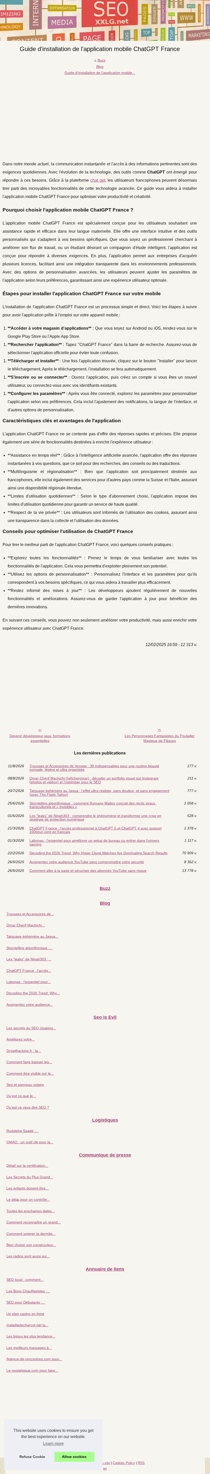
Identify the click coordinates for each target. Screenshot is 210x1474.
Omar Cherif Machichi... (25, 925)
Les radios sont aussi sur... (28, 1256)
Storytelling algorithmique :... (29, 948)
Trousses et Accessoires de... (30, 914)
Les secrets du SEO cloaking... (31, 1028)
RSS (141, 1463)
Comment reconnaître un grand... (33, 1222)
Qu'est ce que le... (21, 1096)
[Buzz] (105, 20)
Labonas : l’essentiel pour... (28, 982)
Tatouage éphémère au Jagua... (32, 936)
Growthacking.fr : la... (23, 1051)
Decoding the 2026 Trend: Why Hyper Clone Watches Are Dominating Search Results (98, 853)
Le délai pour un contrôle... (28, 1199)
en (105, 1468)
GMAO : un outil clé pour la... (29, 1142)
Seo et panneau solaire (25, 1085)
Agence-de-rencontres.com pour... (34, 1359)
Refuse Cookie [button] (32, 1457)
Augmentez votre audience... (29, 1004)
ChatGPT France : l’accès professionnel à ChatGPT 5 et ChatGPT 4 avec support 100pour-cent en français (95, 830)
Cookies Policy (124, 1463)
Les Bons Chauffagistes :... (28, 1291)
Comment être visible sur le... (30, 1073)
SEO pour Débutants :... (25, 1302)
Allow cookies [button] (74, 1457)
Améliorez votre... (20, 1039)
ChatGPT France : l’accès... (28, 971)
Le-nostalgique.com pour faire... (32, 1370)
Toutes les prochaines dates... (30, 1211)
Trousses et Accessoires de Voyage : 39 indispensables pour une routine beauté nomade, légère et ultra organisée (94, 768)
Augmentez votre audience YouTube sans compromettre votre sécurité (86, 862)
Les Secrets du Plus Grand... (29, 1177)
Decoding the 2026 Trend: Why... (33, 993)
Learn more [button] (53, 1443)
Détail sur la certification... (27, 1165)
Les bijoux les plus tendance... (30, 1336)
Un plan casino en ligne (25, 1314)
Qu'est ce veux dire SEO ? (27, 1107)
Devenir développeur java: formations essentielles (39, 738)
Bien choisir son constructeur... (31, 1245)
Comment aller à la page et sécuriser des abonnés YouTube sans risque (87, 870)
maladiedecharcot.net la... (27, 1325)
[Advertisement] (100, 114)
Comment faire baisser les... (29, 1062)
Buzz (102, 60)
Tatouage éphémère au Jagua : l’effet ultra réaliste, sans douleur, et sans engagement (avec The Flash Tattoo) (99, 792)
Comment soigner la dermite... (31, 1234)
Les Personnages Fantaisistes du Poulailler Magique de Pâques (160, 738)
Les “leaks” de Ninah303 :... (28, 959)
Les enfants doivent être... (27, 1188)
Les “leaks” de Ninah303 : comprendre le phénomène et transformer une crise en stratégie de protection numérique (95, 817)
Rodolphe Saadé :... (22, 1131)
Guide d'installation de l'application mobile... (100, 73)
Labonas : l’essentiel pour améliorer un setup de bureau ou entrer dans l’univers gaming (94, 842)
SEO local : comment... (25, 1280)
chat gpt (97, 180)
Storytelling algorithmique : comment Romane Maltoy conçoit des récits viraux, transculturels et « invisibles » (92, 805)
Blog (99, 67)
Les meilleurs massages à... (29, 1348)
